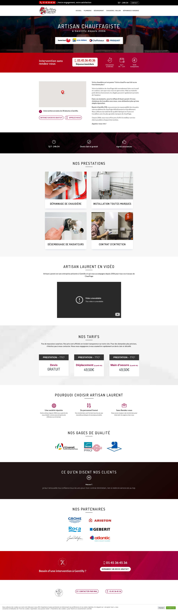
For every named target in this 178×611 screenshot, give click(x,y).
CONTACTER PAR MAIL (88, 591)
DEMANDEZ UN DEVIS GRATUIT (115, 569)
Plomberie (88, 10)
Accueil (78, 10)
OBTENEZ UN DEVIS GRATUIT (51, 118)
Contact (134, 3)
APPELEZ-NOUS (75, 118)
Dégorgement (99, 10)
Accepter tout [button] (171, 608)
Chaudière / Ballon (113, 10)
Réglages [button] (161, 608)
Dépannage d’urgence (131, 10)
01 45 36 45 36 (49, 2)
